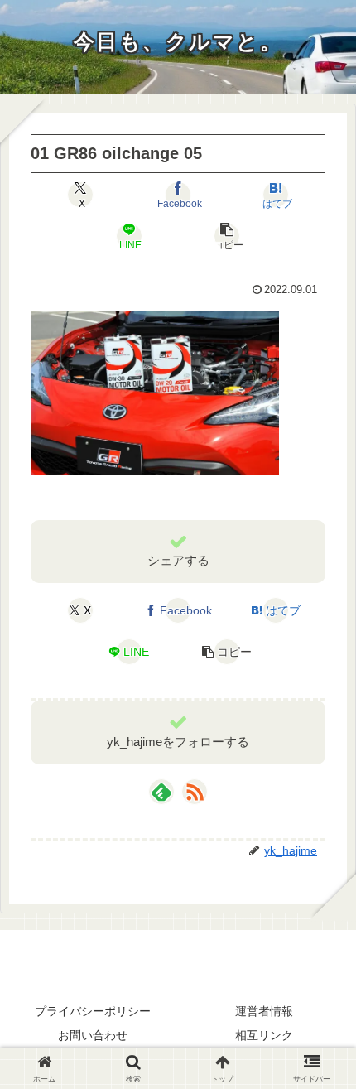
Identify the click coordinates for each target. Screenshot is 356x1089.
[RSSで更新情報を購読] (194, 791)
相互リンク (264, 1035)
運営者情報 (264, 1011)
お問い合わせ (92, 1035)
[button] (227, 236)
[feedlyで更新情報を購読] (161, 791)
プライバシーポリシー (93, 1011)
